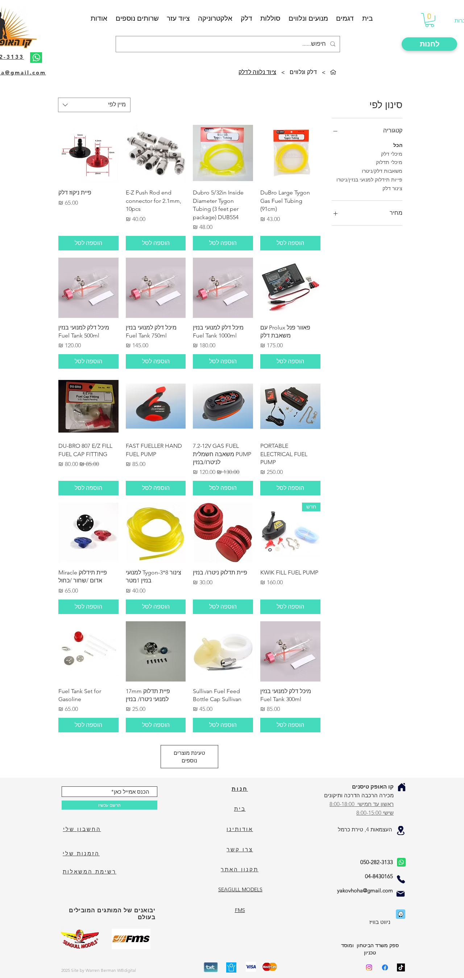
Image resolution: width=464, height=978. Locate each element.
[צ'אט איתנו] (400, 862)
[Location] (400, 830)
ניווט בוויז (379, 921)
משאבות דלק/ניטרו (382, 171)
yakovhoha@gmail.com (365, 890)
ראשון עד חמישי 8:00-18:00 (362, 804)
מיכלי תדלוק (389, 162)
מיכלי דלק (391, 154)
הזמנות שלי (81, 853)
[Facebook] (385, 967)
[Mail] (400, 894)
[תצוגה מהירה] (290, 153)
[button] (429, 20)
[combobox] (94, 105)
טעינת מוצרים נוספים (189, 756)
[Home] (401, 787)
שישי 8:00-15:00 (375, 812)
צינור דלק (392, 188)
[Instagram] (369, 967)
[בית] (333, 72)
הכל (397, 145)
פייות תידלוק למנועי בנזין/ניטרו (369, 179)
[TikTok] (401, 967)
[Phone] (401, 879)
